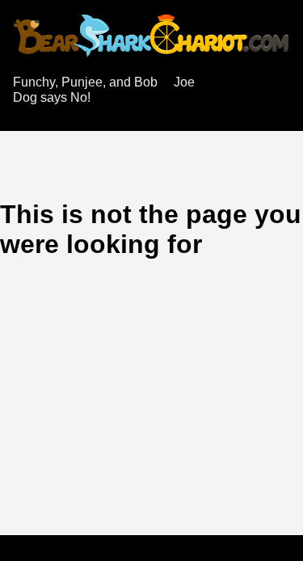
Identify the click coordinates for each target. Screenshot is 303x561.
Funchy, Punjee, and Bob (85, 82)
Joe (184, 82)
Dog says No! (51, 97)
